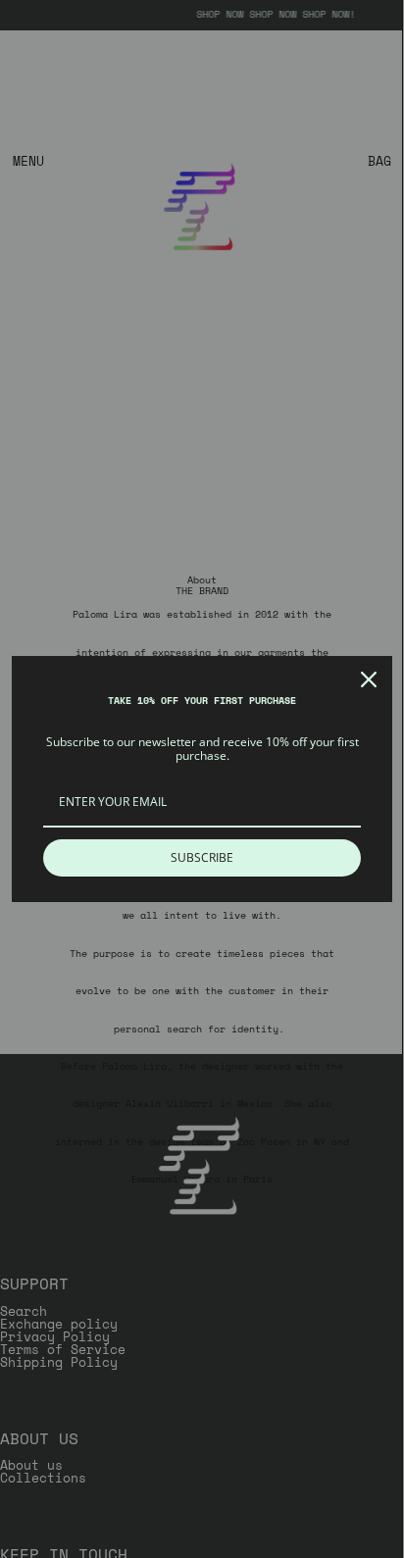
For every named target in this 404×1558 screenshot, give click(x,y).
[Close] (368, 679)
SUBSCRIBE (202, 857)
